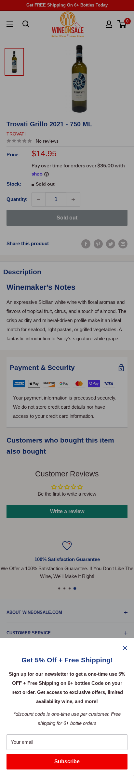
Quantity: (17, 199)
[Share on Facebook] (85, 243)
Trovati (16, 133)
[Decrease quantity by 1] (39, 199)
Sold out (67, 217)
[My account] (109, 24)
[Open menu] (10, 24)
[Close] (125, 647)
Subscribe (67, 761)
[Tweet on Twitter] (110, 243)
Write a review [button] (67, 511)
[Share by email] (122, 243)
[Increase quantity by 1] (73, 199)
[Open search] (26, 24)
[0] (122, 24)
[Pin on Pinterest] (98, 243)
